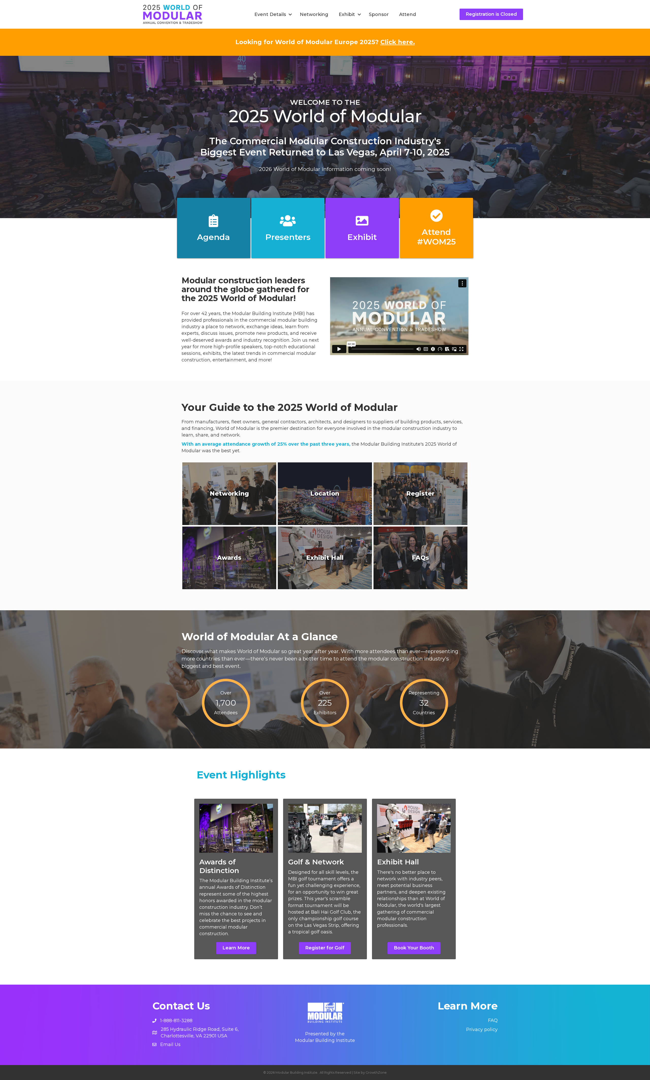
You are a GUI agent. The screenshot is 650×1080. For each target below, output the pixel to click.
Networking (314, 14)
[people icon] (288, 224)
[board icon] (213, 224)
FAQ (493, 1020)
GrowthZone (376, 1072)
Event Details (270, 14)
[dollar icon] (436, 219)
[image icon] (362, 224)
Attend (407, 14)
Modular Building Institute (325, 1040)
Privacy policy (482, 1029)
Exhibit (347, 14)
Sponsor (379, 14)
